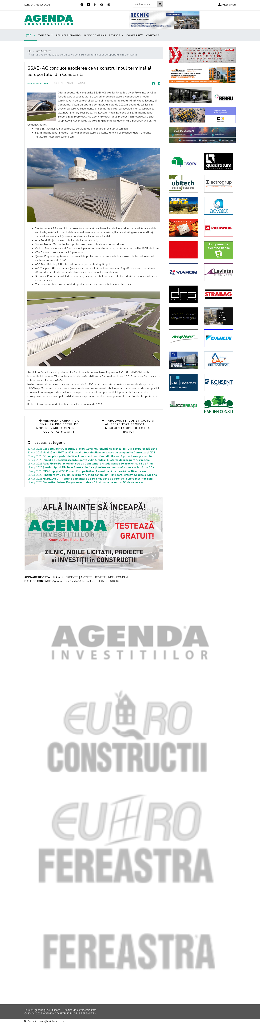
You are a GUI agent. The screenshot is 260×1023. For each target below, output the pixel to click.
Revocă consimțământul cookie (45, 1021)
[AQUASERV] (184, 161)
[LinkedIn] (159, 84)
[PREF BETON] (202, 75)
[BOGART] (184, 338)
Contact (153, 35)
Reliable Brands (68, 35)
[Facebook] (82, 4)
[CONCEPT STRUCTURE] (219, 316)
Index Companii (95, 35)
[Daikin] (219, 338)
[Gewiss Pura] (184, 228)
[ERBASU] (184, 404)
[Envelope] (109, 4)
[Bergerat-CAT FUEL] (184, 205)
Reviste (115, 35)
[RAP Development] (184, 382)
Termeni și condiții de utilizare (42, 1010)
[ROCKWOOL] (219, 228)
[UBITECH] (184, 183)
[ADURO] (184, 249)
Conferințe (135, 35)
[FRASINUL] (184, 360)
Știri (29, 35)
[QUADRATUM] (219, 161)
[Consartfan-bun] (219, 360)
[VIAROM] (184, 272)
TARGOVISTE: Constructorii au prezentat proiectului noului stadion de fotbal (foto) (130, 426)
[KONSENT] (219, 382)
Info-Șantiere (38, 83)
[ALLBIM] (202, 135)
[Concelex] (202, 115)
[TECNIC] (164, 20)
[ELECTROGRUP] (219, 183)
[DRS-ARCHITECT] (184, 294)
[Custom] (95, 4)
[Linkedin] (88, 4)
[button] (227, 4)
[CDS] (184, 316)
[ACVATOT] (219, 206)
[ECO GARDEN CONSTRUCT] (219, 404)
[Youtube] (101, 4)
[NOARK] (219, 250)
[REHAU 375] (202, 95)
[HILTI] (202, 55)
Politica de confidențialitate (80, 1010)
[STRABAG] (219, 294)
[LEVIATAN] (219, 272)
